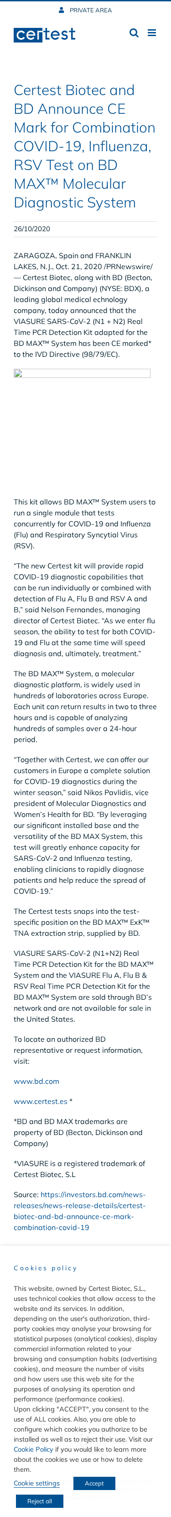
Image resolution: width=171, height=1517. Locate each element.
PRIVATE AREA (90, 10)
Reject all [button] (39, 1501)
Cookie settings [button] (37, 1483)
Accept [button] (94, 1483)
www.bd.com (36, 1081)
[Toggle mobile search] (134, 32)
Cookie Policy (33, 1449)
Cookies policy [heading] (46, 1268)
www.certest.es (40, 1101)
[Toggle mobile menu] (152, 32)
